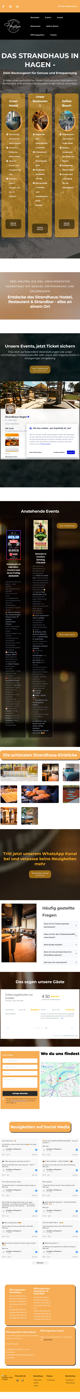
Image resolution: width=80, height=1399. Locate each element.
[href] (60, 1079)
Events (48, 17)
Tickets (53, 35)
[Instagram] (22, 1380)
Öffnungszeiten (37, 35)
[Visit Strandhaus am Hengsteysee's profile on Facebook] (3, 1149)
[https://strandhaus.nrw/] (12, 26)
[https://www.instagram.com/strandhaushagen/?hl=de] (10, 7)
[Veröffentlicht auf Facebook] (36, 1150)
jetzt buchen (48, 1340)
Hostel (60, 17)
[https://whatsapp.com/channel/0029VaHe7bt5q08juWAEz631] (17, 7)
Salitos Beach (52, 26)
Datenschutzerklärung (18, 1101)
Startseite (34, 17)
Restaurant (35, 26)
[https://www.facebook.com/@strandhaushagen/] (3, 7)
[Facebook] (17, 1380)
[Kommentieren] (7, 1216)
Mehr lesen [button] (5, 1146)
